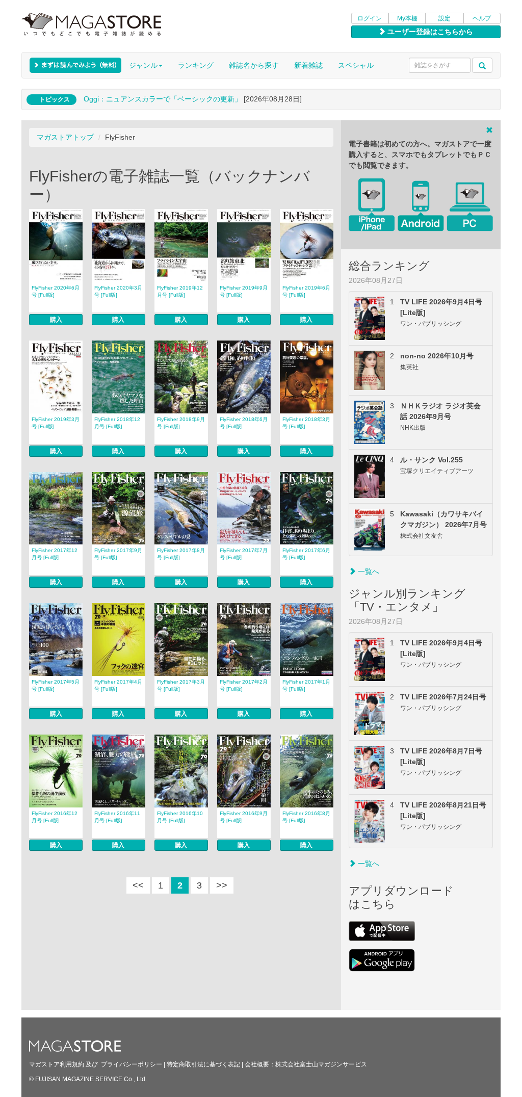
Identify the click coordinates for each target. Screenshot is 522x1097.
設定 (444, 18)
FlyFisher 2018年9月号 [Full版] (181, 422)
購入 (56, 319)
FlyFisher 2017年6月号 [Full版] (306, 553)
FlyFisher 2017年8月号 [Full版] (181, 553)
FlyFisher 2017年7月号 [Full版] (244, 553)
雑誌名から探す (254, 65)
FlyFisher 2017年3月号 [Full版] (181, 685)
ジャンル (143, 65)
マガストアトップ (65, 137)
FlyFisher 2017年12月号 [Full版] (54, 553)
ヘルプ (482, 18)
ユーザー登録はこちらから (429, 32)
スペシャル (356, 65)
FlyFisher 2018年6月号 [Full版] (244, 422)
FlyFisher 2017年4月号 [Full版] (118, 685)
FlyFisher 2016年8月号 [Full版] (306, 817)
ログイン (369, 18)
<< (138, 885)
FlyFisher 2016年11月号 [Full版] (117, 817)
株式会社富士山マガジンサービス (321, 1064)
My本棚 (407, 18)
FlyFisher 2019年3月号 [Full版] (56, 422)
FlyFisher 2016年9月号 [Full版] (244, 817)
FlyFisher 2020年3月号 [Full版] (118, 291)
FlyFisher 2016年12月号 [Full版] (54, 817)
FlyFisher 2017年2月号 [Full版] (244, 685)
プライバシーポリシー (131, 1064)
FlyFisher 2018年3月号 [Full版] (306, 422)
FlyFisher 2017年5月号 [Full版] (56, 685)
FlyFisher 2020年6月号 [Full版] (56, 291)
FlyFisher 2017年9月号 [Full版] (118, 553)
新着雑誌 (308, 65)
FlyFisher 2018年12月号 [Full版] (117, 422)
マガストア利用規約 (56, 1064)
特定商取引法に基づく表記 (203, 1064)
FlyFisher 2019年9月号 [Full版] (244, 291)
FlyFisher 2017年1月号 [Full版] (306, 685)
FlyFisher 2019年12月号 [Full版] (180, 291)
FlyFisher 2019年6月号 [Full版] (306, 291)
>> (221, 885)
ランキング (196, 65)
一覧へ (367, 571)
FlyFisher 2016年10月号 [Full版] (180, 817)
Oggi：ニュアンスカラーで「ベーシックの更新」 (163, 99)
